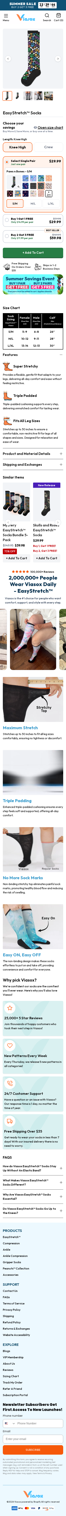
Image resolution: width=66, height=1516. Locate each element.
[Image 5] (48, 95)
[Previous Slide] (8, 522)
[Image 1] (7, 95)
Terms (40, 1473)
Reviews (8, 1370)
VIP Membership (13, 1357)
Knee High (17, 147)
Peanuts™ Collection (16, 1268)
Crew (48, 147)
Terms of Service (13, 1303)
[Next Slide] (58, 522)
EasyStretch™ (11, 1237)
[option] (25, 178)
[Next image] (58, 59)
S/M (14, 203)
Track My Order (13, 1382)
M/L (33, 203)
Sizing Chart (11, 1376)
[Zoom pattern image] (18, 187)
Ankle (6, 1249)
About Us (9, 1363)
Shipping (8, 1316)
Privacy (48, 1473)
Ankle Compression (15, 1256)
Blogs (6, 1351)
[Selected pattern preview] (14, 182)
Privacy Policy (11, 1309)
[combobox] (9, 1423)
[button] (6, 17)
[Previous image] (8, 59)
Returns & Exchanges (16, 1328)
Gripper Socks (12, 1262)
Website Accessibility (16, 1335)
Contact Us (10, 1291)
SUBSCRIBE (33, 1450)
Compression (11, 1243)
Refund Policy (12, 1322)
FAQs (6, 1297)
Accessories (10, 1274)
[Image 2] (17, 95)
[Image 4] (38, 95)
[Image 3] (27, 95)
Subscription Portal (15, 1395)
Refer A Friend (12, 1388)
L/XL (51, 203)
